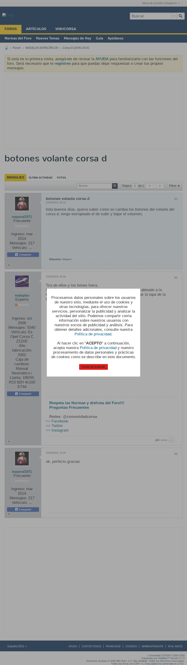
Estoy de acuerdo (93, 366)
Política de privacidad (93, 334)
